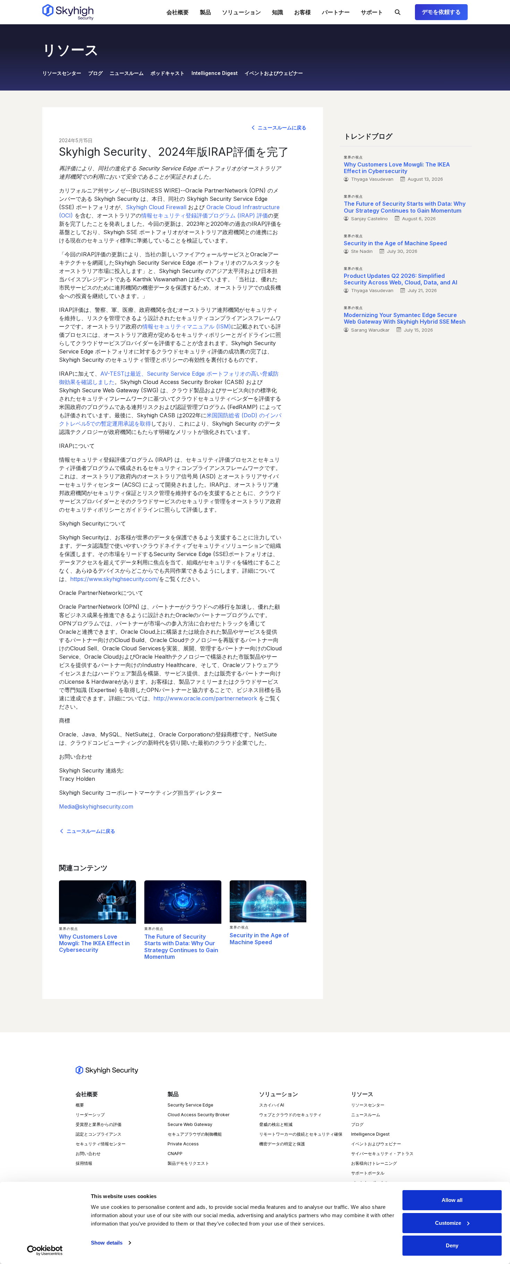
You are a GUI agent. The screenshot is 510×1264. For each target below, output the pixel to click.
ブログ (95, 73)
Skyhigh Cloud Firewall (156, 207)
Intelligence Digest (215, 73)
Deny (452, 1245)
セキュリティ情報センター (101, 1143)
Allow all (452, 1200)
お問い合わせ (88, 1153)
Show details (106, 1243)
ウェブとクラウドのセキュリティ (290, 1114)
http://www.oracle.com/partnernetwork (205, 698)
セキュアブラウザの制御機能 (195, 1134)
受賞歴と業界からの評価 (98, 1124)
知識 (277, 12)
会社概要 (178, 12)
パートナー (336, 12)
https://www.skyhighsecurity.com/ (114, 578)
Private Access (183, 1143)
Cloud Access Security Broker (199, 1114)
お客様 (302, 12)
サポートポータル (367, 1173)
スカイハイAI (271, 1105)
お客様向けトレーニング (374, 1163)
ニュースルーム (127, 73)
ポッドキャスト (168, 73)
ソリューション (241, 12)
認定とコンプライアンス (98, 1134)
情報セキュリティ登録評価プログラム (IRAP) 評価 (204, 215)
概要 (80, 1105)
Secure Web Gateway (190, 1124)
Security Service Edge (190, 1105)
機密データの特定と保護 (282, 1143)
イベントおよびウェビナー (274, 73)
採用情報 (84, 1163)
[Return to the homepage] (67, 12)
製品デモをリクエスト (188, 1163)
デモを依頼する (441, 12)
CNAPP (175, 1153)
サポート (372, 12)
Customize (448, 1223)
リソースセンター (61, 73)
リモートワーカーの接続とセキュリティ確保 (300, 1134)
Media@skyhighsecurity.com (96, 806)
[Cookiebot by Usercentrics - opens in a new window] (45, 1250)
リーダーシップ (90, 1114)
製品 (205, 12)
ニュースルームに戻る (281, 127)
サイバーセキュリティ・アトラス (382, 1153)
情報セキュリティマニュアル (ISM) (186, 326)
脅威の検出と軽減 (275, 1124)
